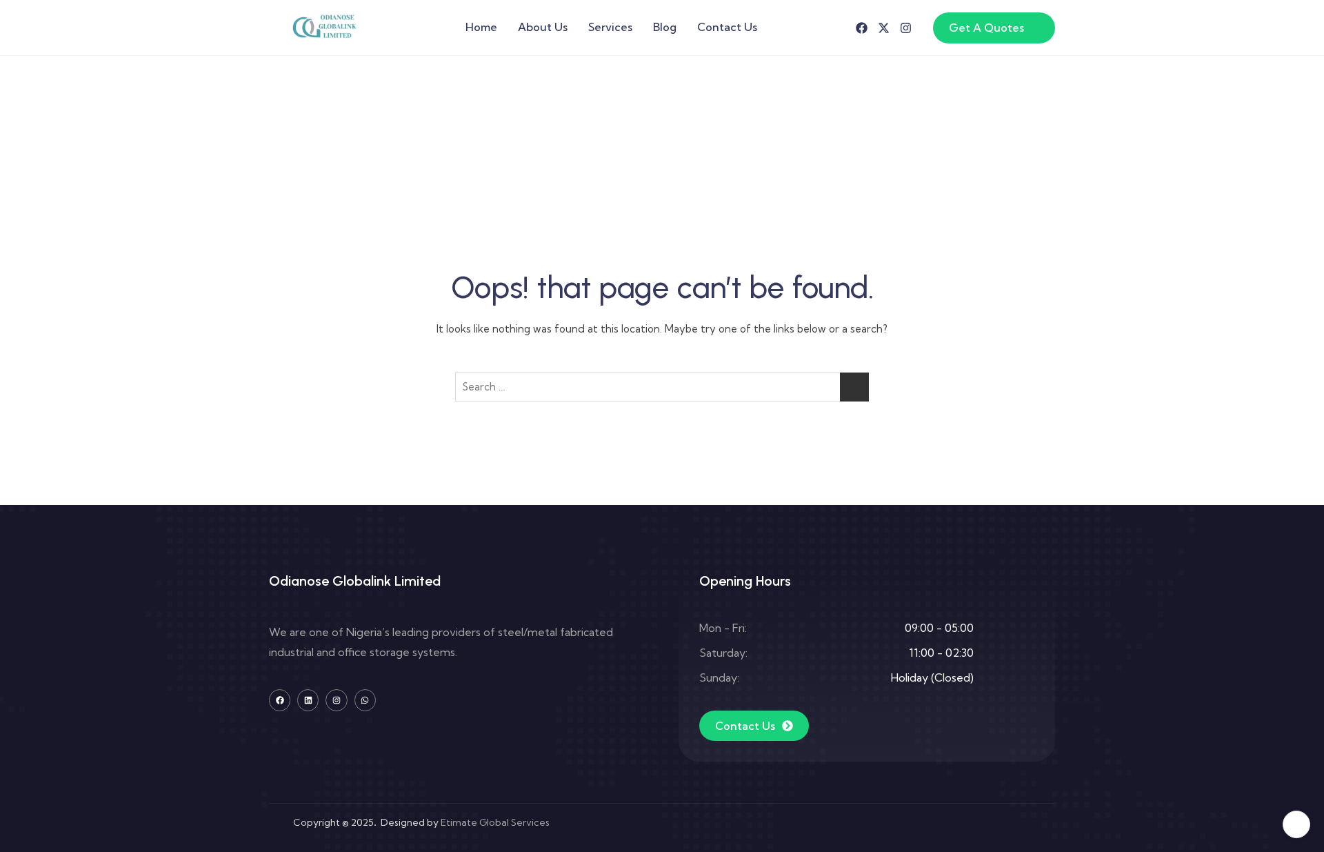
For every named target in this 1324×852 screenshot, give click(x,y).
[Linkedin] (308, 700)
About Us (543, 27)
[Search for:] (662, 387)
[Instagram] (906, 28)
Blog (664, 27)
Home (481, 27)
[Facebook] (861, 28)
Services (610, 27)
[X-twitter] (884, 28)
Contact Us (727, 27)
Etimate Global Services (495, 822)
